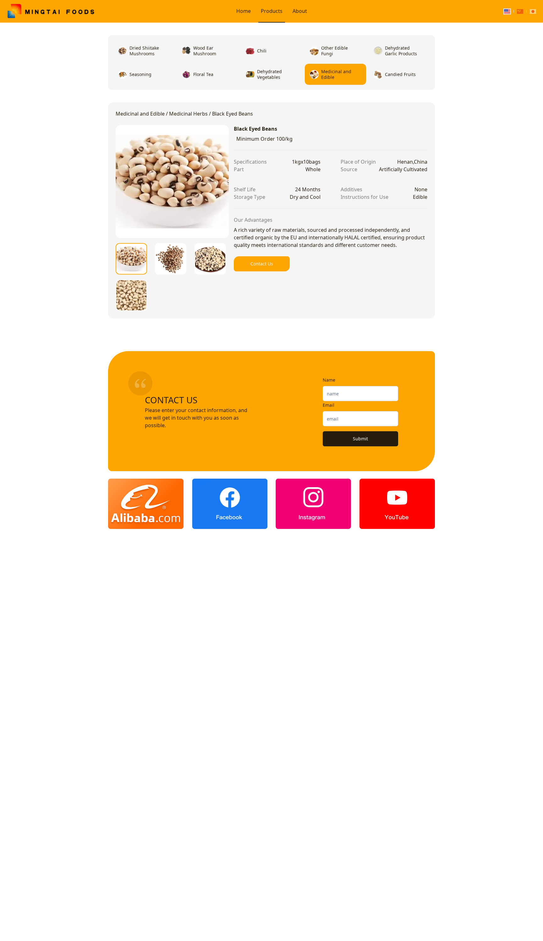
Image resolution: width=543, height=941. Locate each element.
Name (329, 380)
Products (271, 11)
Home (243, 11)
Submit (360, 439)
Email (328, 405)
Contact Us (261, 264)
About (300, 11)
